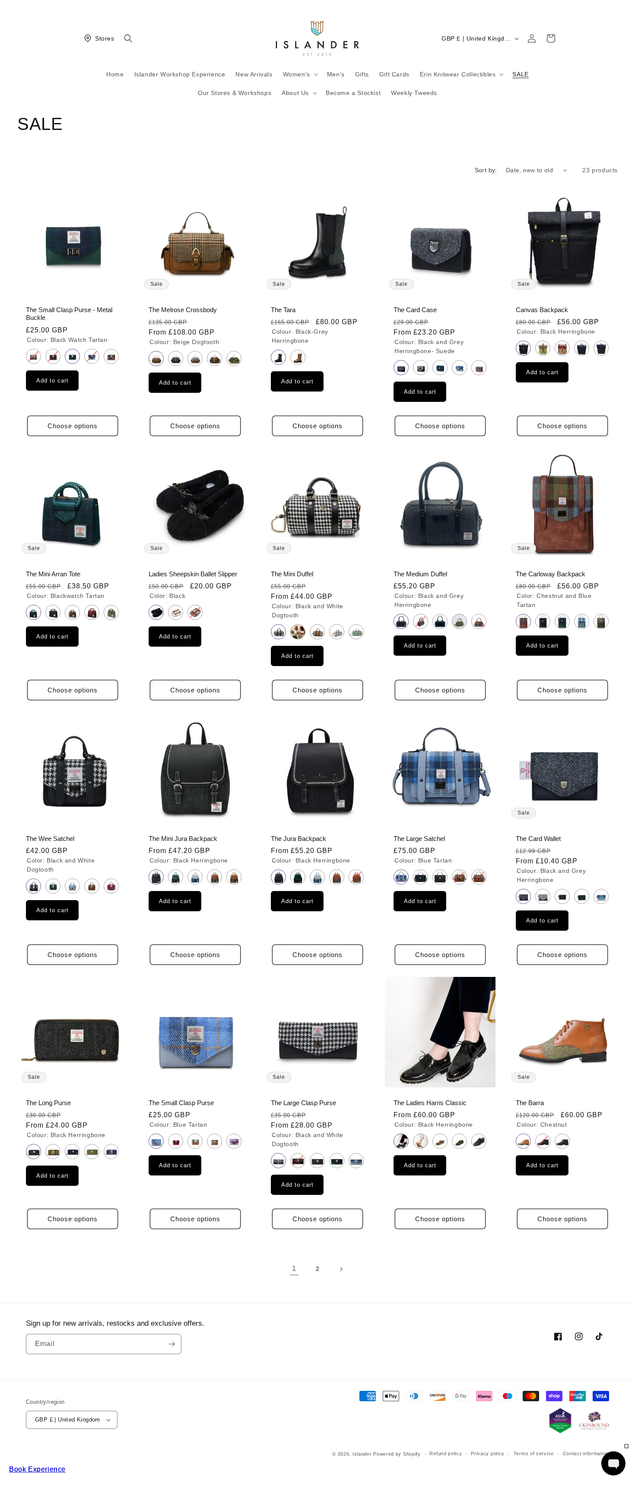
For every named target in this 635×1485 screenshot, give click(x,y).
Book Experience (37, 1469)
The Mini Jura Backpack (183, 838)
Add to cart (52, 380)
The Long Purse (48, 1103)
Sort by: (486, 170)
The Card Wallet (538, 838)
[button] (128, 38)
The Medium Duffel (420, 574)
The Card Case (415, 309)
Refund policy (445, 1453)
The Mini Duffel (292, 574)
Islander (362, 1454)
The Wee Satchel (50, 838)
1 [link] (294, 1268)
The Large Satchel (419, 838)
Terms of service (534, 1453)
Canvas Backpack (542, 309)
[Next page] (340, 1269)
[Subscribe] (171, 1344)
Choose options (73, 426)
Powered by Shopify (397, 1454)
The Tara (283, 309)
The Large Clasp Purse (303, 1103)
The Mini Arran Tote (53, 574)
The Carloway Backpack (550, 574)
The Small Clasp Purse (181, 1103)
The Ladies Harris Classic (430, 1103)
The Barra (530, 1103)
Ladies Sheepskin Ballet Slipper (193, 574)
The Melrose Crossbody (183, 309)
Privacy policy (488, 1453)
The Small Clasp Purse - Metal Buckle (69, 313)
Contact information (586, 1453)
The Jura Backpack (298, 838)
